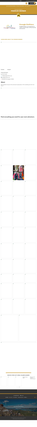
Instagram (9, 69)
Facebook (2, 69)
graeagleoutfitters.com (6, 77)
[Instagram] (21, 0)
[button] (26, 3)
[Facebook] (20, 0)
